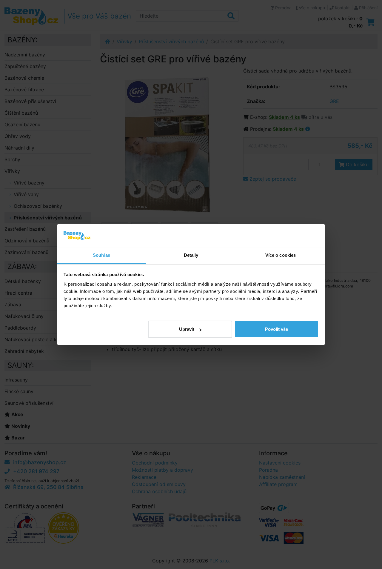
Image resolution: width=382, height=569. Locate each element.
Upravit (186, 329)
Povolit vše (276, 329)
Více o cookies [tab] (280, 255)
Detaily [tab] (191, 255)
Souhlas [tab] (101, 255)
